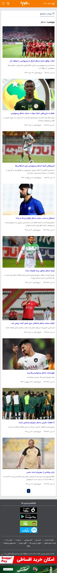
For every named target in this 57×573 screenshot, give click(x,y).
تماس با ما (9, 540)
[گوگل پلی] (28, 517)
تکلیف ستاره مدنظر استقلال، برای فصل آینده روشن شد (33, 323)
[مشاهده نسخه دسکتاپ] (3, 3)
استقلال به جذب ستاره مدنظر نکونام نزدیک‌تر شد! (35, 218)
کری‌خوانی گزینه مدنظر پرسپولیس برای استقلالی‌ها (35, 165)
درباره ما (18, 540)
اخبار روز (38, 540)
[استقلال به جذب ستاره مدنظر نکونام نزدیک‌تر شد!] (28, 199)
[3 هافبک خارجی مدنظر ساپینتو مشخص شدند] (28, 403)
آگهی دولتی (23, 543)
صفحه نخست (49, 540)
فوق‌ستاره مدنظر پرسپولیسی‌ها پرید (41, 373)
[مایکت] (28, 530)
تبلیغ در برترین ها (35, 543)
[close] (2, 554)
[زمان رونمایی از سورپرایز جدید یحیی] (28, 453)
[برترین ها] (25, 3)
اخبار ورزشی (28, 540)
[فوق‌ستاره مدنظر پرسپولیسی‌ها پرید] (28, 354)
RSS (28, 546)
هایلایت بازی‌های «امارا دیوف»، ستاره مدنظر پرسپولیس (33, 113)
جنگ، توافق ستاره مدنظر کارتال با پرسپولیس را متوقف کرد (32, 61)
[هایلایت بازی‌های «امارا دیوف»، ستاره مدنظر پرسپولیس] (28, 94)
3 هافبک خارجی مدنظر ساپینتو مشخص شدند (37, 422)
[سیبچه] (28, 510)
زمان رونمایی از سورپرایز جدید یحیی (41, 472)
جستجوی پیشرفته (10, 543)
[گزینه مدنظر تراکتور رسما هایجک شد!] (28, 252)
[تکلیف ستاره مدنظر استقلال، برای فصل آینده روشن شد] (28, 304)
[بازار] (28, 523)
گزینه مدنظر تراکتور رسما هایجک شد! (40, 270)
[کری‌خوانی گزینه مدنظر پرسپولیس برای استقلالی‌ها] (28, 147)
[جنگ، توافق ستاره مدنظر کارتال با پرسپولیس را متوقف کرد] (28, 42)
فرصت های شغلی (50, 543)
